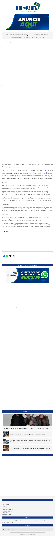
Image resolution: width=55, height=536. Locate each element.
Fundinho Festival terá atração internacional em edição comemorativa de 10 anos (30, 448)
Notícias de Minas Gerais (39, 37)
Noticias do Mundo (6, 514)
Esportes (4, 506)
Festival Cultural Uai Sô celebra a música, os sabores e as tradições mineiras (26, 428)
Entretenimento (5, 504)
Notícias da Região (6, 508)
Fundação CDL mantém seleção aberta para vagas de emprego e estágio (27, 434)
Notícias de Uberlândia (7, 511)
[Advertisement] (27, 153)
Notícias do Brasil (6, 512)
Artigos (3, 503)
